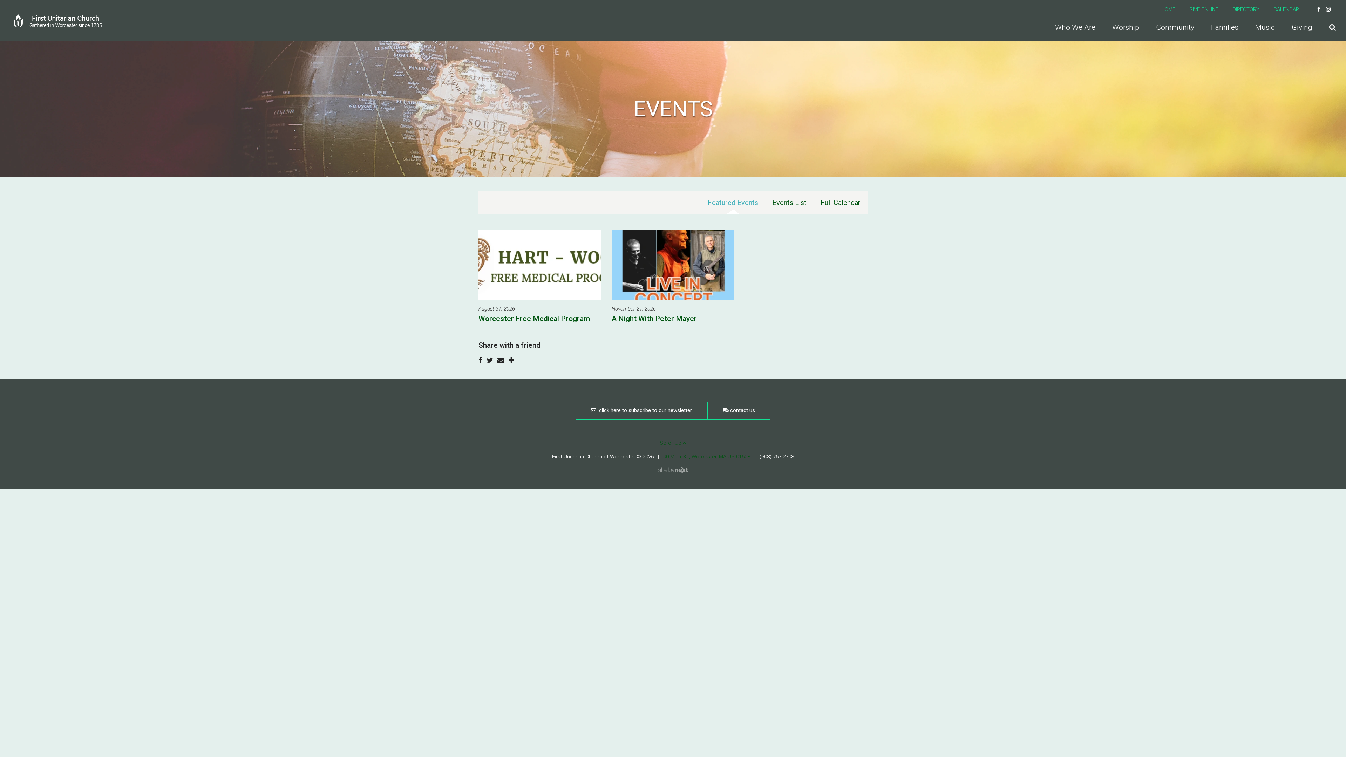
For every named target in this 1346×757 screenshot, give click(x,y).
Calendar (1286, 9)
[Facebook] (1318, 9)
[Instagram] (1328, 9)
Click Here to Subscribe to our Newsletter (644, 410)
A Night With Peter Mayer (654, 318)
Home (1168, 9)
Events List (789, 202)
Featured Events (733, 202)
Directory (1245, 9)
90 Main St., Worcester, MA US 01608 (706, 456)
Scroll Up (671, 443)
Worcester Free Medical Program (534, 318)
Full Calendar (841, 202)
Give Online (1203, 9)
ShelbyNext (673, 470)
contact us (742, 410)
